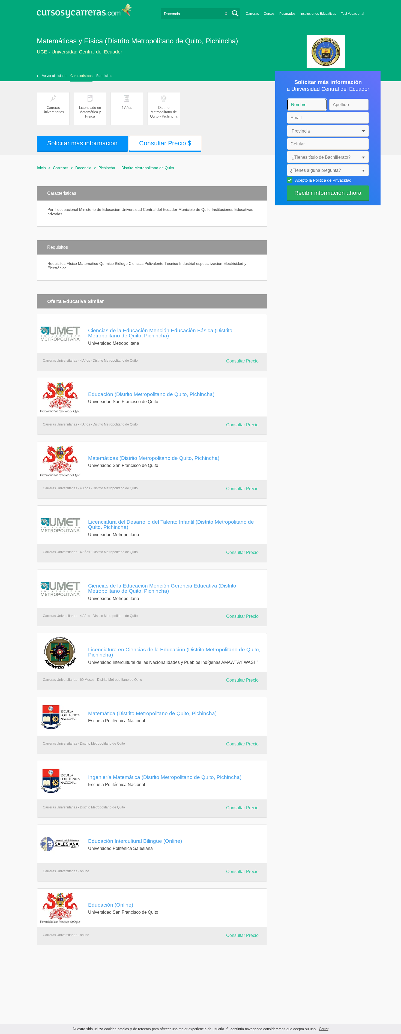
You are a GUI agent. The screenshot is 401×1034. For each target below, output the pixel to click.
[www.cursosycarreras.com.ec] (84, 12)
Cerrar (323, 1029)
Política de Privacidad (332, 180)
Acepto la (323, 180)
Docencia (83, 168)
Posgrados (287, 13)
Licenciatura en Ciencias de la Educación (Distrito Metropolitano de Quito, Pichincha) (174, 652)
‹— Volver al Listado (52, 76)
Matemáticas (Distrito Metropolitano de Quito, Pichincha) (153, 458)
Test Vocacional (352, 13)
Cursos (269, 13)
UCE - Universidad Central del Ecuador (79, 52)
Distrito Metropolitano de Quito (147, 168)
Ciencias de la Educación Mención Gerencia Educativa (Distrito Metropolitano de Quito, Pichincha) (162, 588)
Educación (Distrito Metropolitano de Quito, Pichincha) (151, 394)
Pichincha (106, 168)
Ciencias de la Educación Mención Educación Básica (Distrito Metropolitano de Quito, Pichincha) (160, 332)
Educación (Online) (110, 905)
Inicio (41, 168)
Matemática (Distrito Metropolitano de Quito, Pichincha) (152, 713)
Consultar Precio (242, 361)
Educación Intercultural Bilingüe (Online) (135, 841)
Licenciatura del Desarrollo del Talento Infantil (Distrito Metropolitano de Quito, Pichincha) (171, 524)
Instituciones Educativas (318, 13)
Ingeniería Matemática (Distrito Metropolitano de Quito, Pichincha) (164, 777)
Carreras (252, 13)
